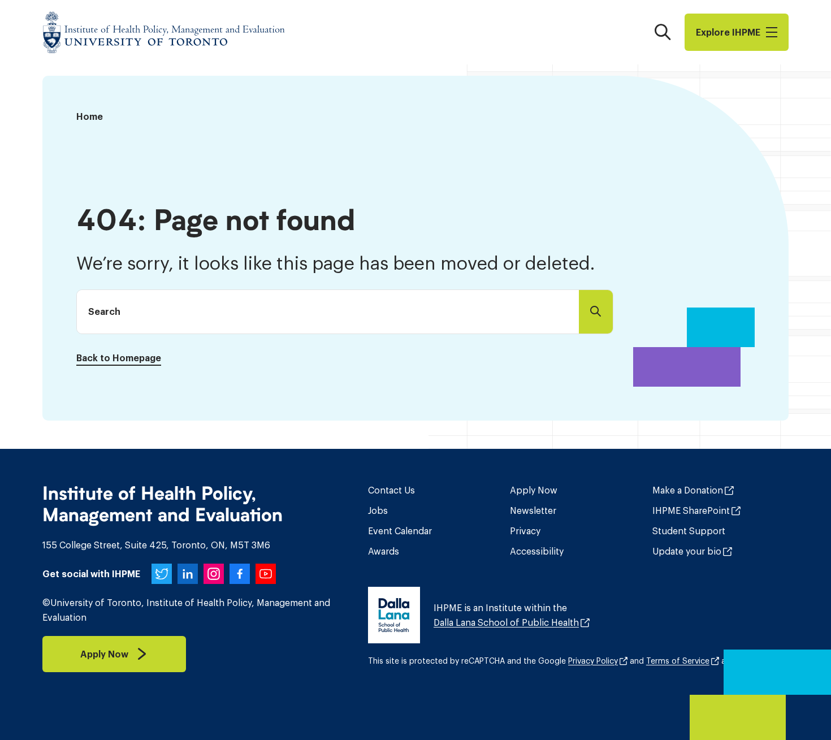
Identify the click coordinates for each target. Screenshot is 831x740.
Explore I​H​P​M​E (728, 32)
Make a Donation (687, 490)
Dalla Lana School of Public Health (506, 622)
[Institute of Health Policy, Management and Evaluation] (163, 32)
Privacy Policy (593, 661)
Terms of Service (677, 661)
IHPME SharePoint (691, 510)
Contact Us (391, 490)
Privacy (525, 530)
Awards (383, 551)
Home (89, 116)
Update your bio (686, 551)
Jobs (378, 510)
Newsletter (533, 510)
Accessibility (537, 551)
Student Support (688, 530)
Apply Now (533, 490)
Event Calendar (400, 530)
